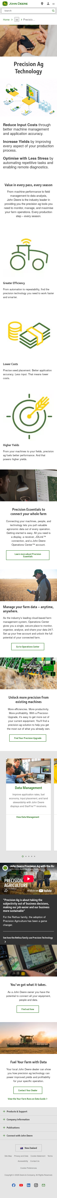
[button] (14, 1185)
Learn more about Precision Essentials (28, 555)
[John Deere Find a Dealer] (42, 3)
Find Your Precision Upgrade (27, 738)
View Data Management (27, 816)
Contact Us (34, 1161)
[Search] (53, 10)
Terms (50, 1156)
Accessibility (23, 1161)
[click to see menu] (53, 3)
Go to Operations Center (30, 647)
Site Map (8, 1156)
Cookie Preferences (28, 1168)
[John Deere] (16, 3)
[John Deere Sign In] (48, 3)
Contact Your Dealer (27, 1090)
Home (6, 19)
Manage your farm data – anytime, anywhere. (28, 609)
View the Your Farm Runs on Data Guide (27, 1098)
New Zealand (30, 1147)
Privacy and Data (21, 1156)
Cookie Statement (38, 1156)
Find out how (27, 1009)
